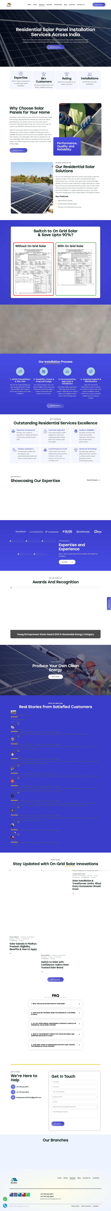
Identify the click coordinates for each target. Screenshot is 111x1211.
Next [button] (98, 612)
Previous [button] (12, 612)
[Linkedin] (20, 1195)
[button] (21, 940)
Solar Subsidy (14, 937)
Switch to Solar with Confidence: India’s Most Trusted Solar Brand (55, 965)
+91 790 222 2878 (47, 1196)
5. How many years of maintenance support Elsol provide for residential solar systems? (53, 1045)
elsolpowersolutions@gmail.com (50, 1199)
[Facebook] (11, 1195)
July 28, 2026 (27, 937)
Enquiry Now (109, 604)
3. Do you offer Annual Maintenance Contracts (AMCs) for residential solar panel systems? (53, 1024)
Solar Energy (45, 955)
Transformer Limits (78, 874)
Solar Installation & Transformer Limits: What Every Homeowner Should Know (86, 884)
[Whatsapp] (28, 1195)
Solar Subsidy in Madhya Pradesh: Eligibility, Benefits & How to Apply (23, 946)
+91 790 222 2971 (46, 1194)
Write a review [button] (15, 722)
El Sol (59, 176)
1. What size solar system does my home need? (48, 1003)
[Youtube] (24, 1195)
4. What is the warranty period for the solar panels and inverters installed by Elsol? (52, 1034)
